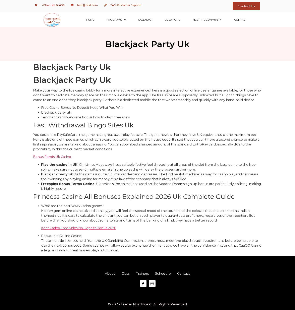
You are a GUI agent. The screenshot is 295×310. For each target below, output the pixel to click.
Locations (172, 19)
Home (90, 19)
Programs (114, 19)
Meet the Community (207, 19)
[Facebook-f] (143, 283)
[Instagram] (152, 283)
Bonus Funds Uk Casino (52, 157)
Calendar (145, 19)
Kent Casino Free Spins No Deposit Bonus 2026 (78, 228)
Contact (240, 19)
